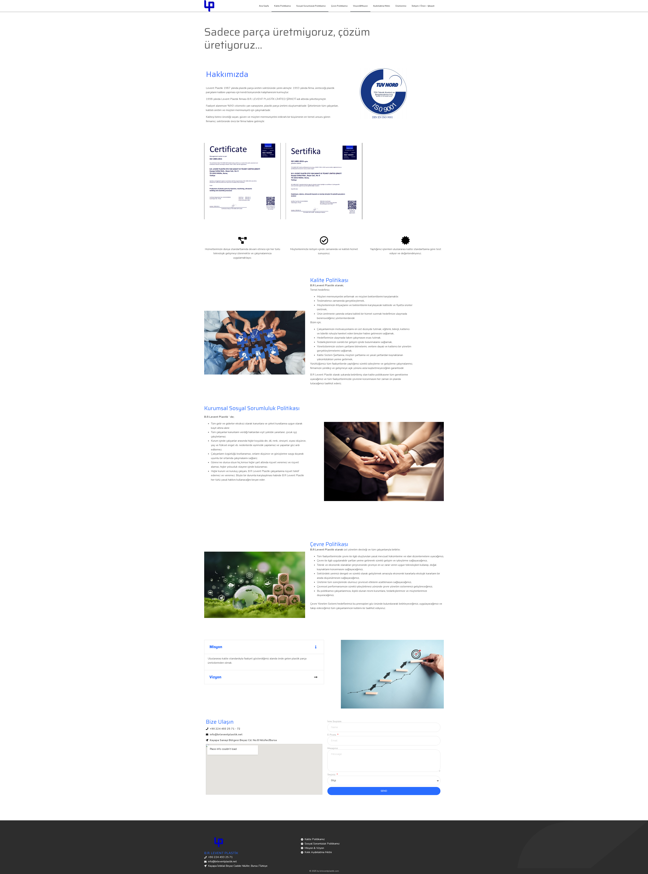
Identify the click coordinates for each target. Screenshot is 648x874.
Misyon (215, 647)
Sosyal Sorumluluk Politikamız (311, 6)
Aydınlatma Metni (381, 6)
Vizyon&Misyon (360, 6)
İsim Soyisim (334, 721)
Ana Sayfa (264, 6)
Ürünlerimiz (400, 6)
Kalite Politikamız (282, 6)
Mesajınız (332, 748)
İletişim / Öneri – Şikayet (423, 6)
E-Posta (332, 735)
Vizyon (215, 677)
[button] (264, 647)
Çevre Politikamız (339, 6)
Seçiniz (331, 774)
